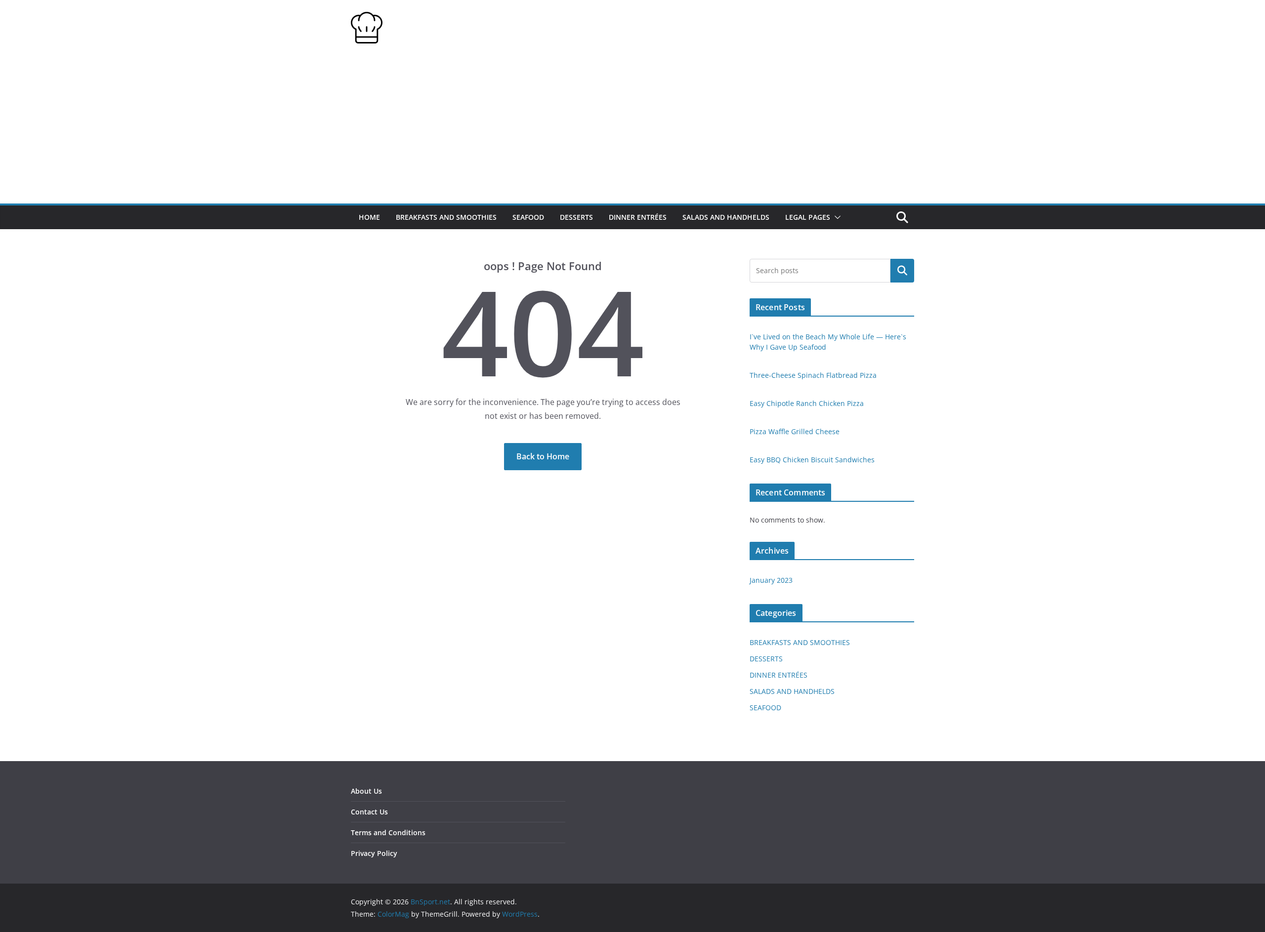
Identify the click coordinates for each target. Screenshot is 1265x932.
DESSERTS (576, 217)
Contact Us (369, 811)
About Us (366, 791)
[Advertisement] (632, 129)
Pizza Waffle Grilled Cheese (795, 431)
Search (902, 270)
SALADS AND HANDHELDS (725, 217)
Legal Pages (807, 217)
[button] (835, 217)
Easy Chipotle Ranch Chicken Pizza (807, 403)
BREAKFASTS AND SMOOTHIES (446, 217)
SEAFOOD (528, 217)
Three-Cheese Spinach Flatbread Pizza (813, 375)
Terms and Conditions (388, 832)
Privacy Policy (374, 853)
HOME (369, 217)
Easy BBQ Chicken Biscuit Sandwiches (812, 459)
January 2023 (771, 580)
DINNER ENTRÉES (638, 217)
